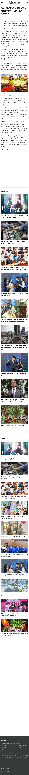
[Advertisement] (14, 170)
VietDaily (7, 771)
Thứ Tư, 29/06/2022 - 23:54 (7, 17)
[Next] (16, 433)
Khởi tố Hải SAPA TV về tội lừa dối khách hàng (13, 536)
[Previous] (13, 433)
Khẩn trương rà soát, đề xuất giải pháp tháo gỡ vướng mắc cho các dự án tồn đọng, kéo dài (14, 348)
